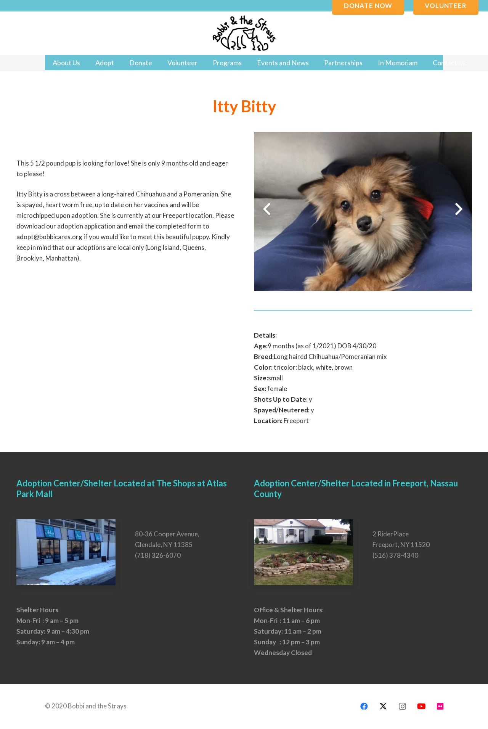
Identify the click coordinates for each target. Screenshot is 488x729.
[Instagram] (402, 706)
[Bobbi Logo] (244, 33)
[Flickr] (440, 706)
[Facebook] (364, 706)
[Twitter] (383, 706)
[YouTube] (421, 706)
